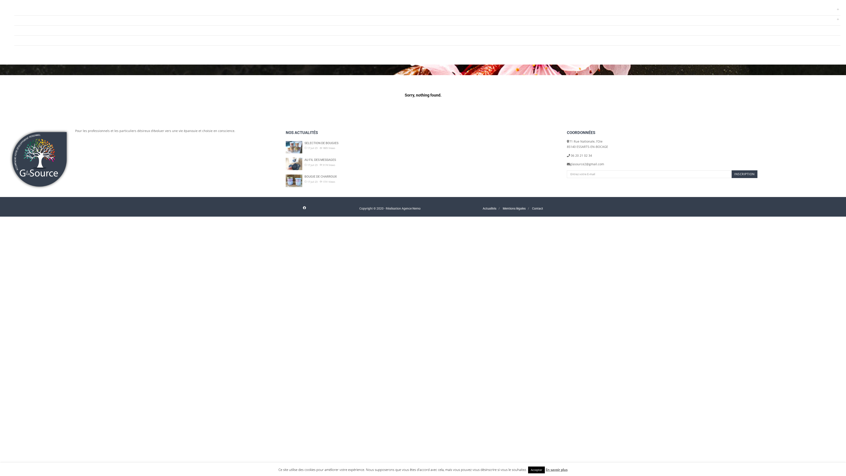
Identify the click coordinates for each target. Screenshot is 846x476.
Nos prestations (26, 10)
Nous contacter (25, 50)
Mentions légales (514, 208)
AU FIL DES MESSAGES (320, 160)
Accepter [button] (536, 470)
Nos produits (23, 20)
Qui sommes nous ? (28, 30)
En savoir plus (557, 469)
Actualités (21, 40)
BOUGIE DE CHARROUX (320, 176)
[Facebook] (304, 208)
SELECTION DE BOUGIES (321, 143)
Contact (537, 208)
